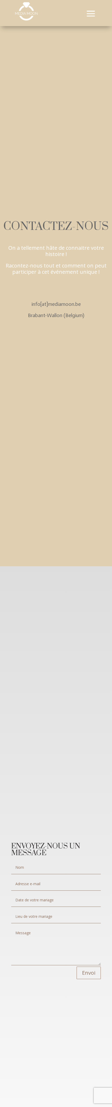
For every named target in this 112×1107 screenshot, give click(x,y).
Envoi (88, 972)
